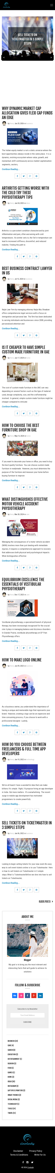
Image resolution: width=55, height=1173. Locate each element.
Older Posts (45, 901)
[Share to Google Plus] (30, 176)
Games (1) (11, 1072)
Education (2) (13, 1054)
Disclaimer (18, 1151)
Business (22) (13, 1041)
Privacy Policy (35, 1151)
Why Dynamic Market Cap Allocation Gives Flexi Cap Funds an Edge (27, 113)
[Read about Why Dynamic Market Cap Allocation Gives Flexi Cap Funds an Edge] (4, 123)
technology (30, 759)
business (29, 123)
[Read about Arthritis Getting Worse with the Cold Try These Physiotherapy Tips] (4, 203)
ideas (28, 203)
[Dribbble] (21, 995)
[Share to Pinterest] (36, 176)
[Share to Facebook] (17, 176)
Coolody (30, 1167)
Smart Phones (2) (14, 1095)
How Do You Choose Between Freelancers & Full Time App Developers (24, 749)
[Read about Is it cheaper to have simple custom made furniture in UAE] (4, 358)
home (28, 358)
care (27, 514)
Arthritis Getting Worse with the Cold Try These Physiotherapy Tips (25, 193)
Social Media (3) (14, 1099)
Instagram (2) (13, 1086)
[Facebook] (27, 995)
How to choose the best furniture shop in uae (20, 427)
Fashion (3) (12, 1063)
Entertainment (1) (15, 1059)
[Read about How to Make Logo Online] (4, 666)
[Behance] (14, 995)
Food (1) (11, 1068)
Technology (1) (13, 1104)
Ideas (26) (11, 1081)
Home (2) (11, 1077)
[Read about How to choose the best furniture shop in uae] (4, 436)
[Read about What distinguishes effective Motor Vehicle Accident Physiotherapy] (4, 514)
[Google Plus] (33, 995)
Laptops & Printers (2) (16, 1090)
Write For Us (40, 1154)
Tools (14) (12, 1108)
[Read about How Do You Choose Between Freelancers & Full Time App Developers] (4, 759)
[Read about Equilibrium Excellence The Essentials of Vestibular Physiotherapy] (4, 595)
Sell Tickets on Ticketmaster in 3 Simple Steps (27, 39)
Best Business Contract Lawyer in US (27, 270)
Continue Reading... (11, 169)
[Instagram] (27, 1162)
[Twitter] (32, 1162)
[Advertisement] (27, 79)
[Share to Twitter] (23, 176)
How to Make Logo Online (21, 660)
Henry (12, 123)
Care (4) (11, 1045)
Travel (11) (12, 1113)
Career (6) (11, 1050)
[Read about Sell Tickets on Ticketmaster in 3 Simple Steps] (4, 833)
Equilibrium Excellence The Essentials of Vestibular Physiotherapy (23, 584)
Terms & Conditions (19, 1154)
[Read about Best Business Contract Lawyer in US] (4, 279)
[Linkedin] (40, 995)
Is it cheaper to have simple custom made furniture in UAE (26, 349)
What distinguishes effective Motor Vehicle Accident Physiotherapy (25, 504)
